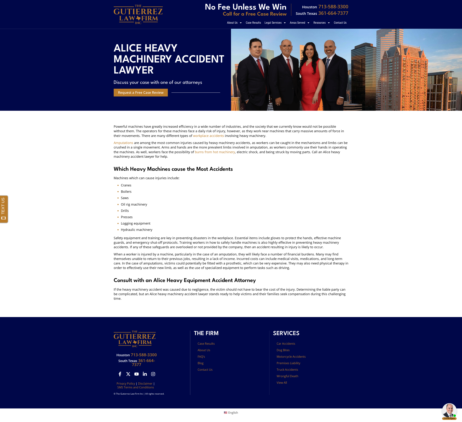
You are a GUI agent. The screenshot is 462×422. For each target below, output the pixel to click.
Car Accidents (286, 344)
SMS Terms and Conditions (135, 387)
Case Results (253, 22)
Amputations (123, 143)
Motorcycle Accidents (291, 357)
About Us (232, 22)
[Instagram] (153, 374)
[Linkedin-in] (145, 374)
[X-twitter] (128, 374)
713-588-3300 (325, 6)
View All (282, 383)
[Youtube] (136, 374)
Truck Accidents (287, 370)
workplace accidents (208, 136)
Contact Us (340, 22)
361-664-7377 (322, 13)
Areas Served (297, 22)
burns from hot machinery (215, 152)
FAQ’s (201, 357)
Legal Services (273, 22)
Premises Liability (288, 363)
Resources (319, 22)
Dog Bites (283, 350)
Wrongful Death (287, 376)
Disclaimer (145, 384)
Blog (201, 363)
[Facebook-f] (120, 374)
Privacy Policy (126, 384)
